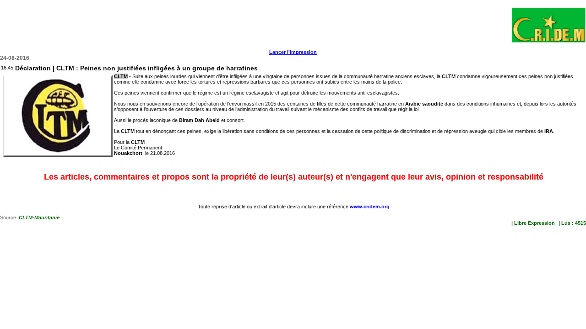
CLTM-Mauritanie (39, 217)
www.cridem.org (370, 206)
